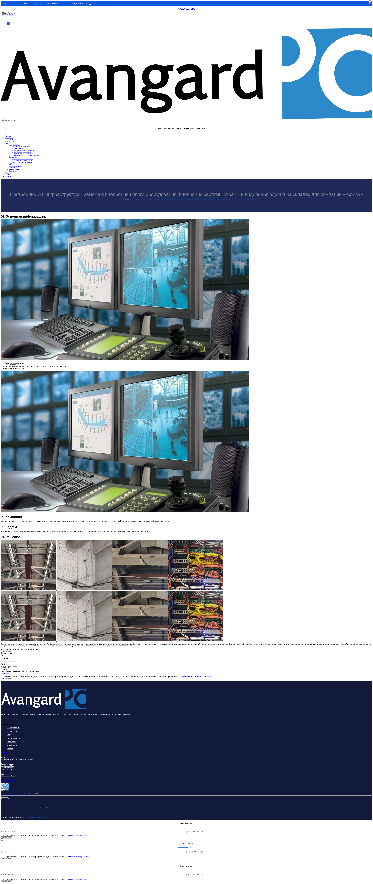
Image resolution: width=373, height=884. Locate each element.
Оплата (11, 141)
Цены (186, 128)
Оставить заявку (6, 651)
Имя (2, 655)
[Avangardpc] (186, 9)
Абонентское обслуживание (22, 159)
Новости (10, 749)
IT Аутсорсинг (13, 157)
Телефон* (4, 659)
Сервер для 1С (17, 148)
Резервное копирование (21, 146)
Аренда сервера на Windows (22, 153)
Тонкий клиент (14, 169)
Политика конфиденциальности (37, 817)
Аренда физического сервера (23, 150)
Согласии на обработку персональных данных (195, 677)
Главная (160, 128)
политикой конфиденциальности (77, 835)
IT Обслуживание (13, 728)
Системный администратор (22, 160)
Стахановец (13, 167)
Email (3, 664)
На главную (5, 673)
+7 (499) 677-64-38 (77, 4)
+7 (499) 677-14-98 (51, 4)
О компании (169, 128)
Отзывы (193, 128)
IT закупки (12, 171)
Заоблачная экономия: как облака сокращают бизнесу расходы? (20, 808)
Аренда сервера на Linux (21, 152)
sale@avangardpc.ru (8, 4)
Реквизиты (12, 139)
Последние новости (8, 781)
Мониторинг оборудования (22, 162)
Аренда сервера (14, 145)
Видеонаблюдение (15, 166)
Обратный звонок (7, 15)
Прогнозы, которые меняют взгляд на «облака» (15, 794)
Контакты (201, 128)
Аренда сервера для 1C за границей (25, 155)
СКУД (11, 164)
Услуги (179, 128)
